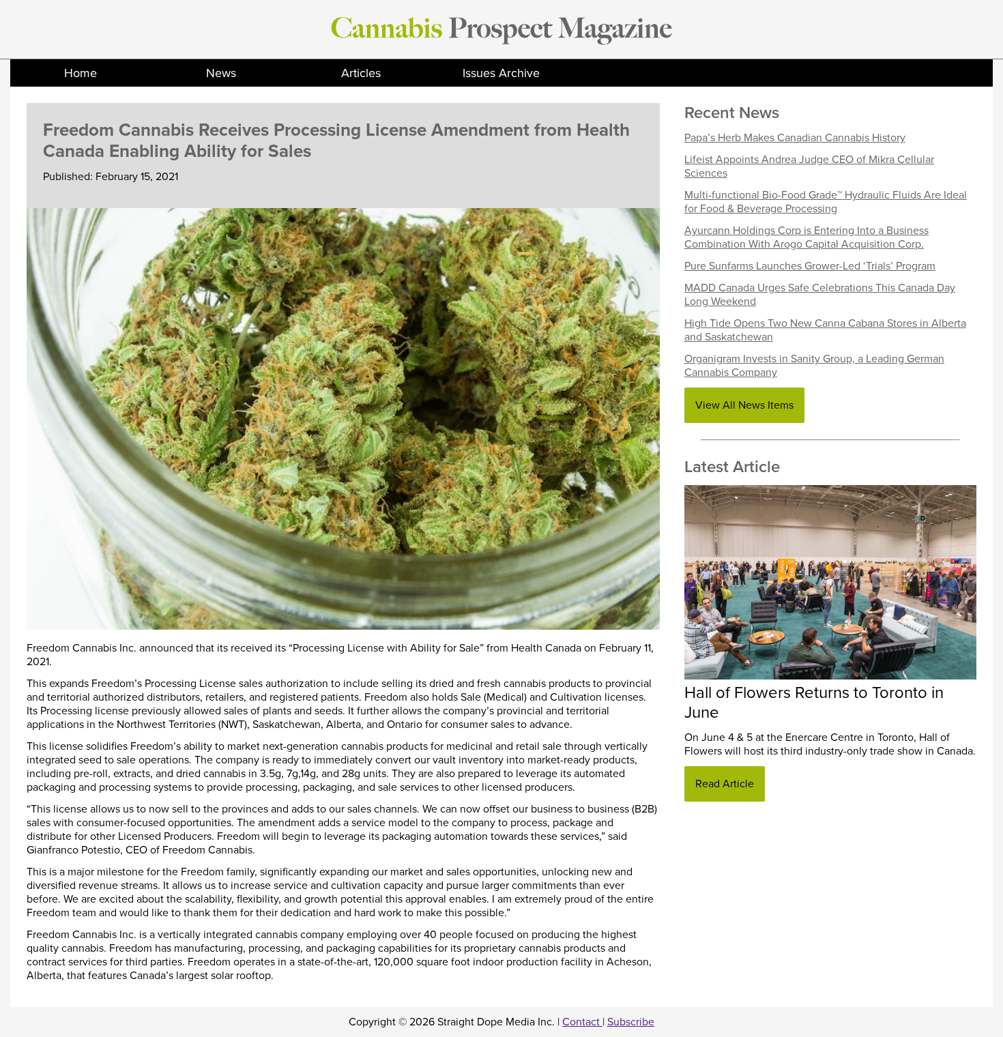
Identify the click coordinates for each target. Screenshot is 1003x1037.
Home (80, 73)
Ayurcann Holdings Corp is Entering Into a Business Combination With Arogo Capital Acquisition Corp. (806, 237)
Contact (582, 1022)
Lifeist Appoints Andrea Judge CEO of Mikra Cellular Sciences (809, 166)
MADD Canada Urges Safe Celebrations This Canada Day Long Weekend (819, 294)
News (221, 73)
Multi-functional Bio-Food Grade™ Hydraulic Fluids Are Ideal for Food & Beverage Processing (825, 202)
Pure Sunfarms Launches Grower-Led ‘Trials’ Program (809, 266)
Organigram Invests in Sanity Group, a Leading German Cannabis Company (814, 365)
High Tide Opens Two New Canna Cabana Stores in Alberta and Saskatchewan (825, 330)
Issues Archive (501, 73)
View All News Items (744, 405)
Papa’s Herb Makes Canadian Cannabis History (794, 138)
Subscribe (630, 1022)
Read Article (724, 784)
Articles (361, 73)
